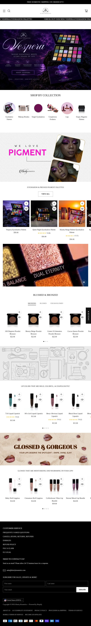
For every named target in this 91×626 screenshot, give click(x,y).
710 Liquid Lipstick (12, 413)
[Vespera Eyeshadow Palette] (16, 213)
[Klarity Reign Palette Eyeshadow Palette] (72, 213)
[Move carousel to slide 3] (47, 341)
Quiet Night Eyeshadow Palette (44, 230)
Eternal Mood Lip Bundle (75, 498)
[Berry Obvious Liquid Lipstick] (54, 401)
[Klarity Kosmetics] (45, 11)
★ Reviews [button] (88, 315)
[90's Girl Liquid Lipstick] (33, 401)
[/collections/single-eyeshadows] (45, 157)
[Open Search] (8, 10)
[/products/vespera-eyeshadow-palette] (45, 59)
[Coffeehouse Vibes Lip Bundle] (54, 485)
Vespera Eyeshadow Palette (16, 230)
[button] (47, 604)
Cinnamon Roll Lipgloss (34, 498)
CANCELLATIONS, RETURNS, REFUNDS (18, 536)
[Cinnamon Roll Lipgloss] (33, 485)
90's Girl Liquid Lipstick (34, 413)
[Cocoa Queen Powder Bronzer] (75, 319)
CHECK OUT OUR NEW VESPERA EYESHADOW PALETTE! (58, 19)
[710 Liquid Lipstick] (12, 401)
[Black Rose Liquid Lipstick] (75, 401)
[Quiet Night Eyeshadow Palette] (44, 213)
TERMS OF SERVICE (75, 610)
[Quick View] (26, 209)
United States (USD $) (14, 600)
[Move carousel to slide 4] (48, 428)
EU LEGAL (7, 552)
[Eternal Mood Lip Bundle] (75, 485)
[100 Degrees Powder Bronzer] (12, 319)
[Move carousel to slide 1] (43, 341)
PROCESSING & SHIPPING (57, 610)
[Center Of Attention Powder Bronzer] (54, 319)
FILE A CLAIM (8, 548)
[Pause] (84, 282)
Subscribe (82, 589)
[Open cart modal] (86, 10)
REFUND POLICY (9, 544)
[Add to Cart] (26, 203)
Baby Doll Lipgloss (12, 498)
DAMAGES (7, 540)
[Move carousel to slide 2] (45, 341)
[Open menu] (4, 10)
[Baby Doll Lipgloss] (12, 485)
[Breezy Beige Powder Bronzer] (33, 319)
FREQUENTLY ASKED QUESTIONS (16, 532)
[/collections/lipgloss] (45, 449)
